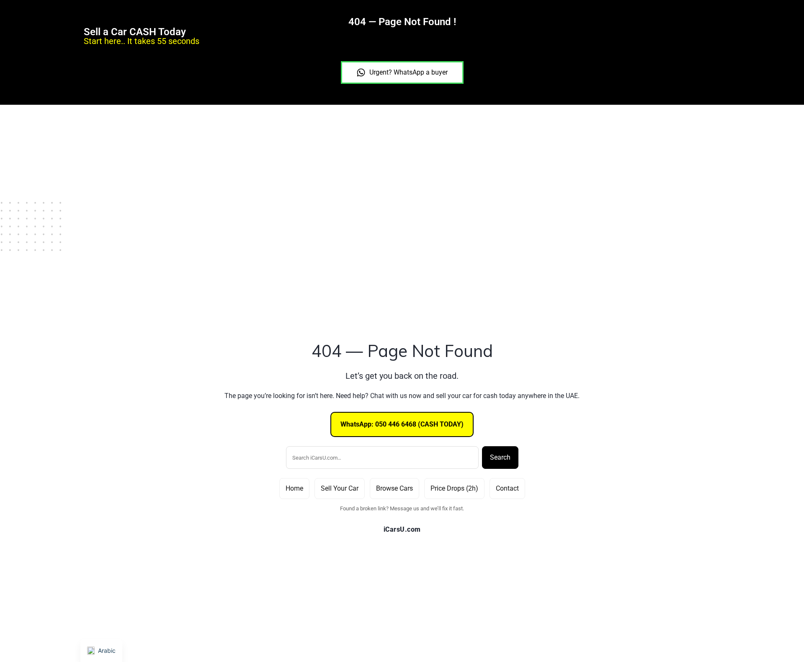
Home (294, 488)
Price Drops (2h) (454, 488)
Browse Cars (394, 488)
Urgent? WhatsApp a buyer (408, 72)
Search (500, 457)
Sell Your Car (339, 488)
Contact (507, 488)
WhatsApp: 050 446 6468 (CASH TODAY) (402, 424)
